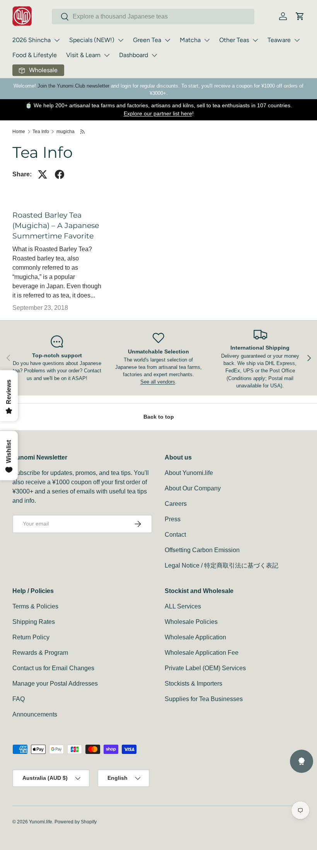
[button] (299, 16)
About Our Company (193, 488)
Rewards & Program (40, 652)
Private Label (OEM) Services (205, 668)
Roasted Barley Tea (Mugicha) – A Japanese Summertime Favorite (55, 225)
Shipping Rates (33, 621)
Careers (176, 503)
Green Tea (147, 40)
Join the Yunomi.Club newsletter (73, 86)
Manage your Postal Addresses (55, 683)
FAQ (18, 699)
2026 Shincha (31, 40)
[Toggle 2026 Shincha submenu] (56, 40)
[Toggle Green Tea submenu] (167, 40)
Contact (175, 534)
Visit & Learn (83, 55)
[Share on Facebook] (59, 174)
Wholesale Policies (191, 621)
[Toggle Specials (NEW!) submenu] (120, 40)
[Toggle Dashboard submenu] (154, 55)
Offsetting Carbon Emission (202, 550)
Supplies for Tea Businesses (204, 699)
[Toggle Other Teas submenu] (255, 40)
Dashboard (133, 55)
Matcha (190, 40)
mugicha (65, 131)
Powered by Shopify (76, 822)
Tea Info (40, 131)
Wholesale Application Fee (202, 652)
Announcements (34, 714)
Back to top (158, 417)
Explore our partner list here (158, 113)
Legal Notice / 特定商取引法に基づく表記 (221, 565)
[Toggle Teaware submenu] (297, 40)
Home (18, 131)
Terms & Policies (35, 606)
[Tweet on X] (42, 174)
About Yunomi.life (189, 473)
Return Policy (30, 637)
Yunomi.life (40, 822)
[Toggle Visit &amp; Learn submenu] (106, 55)
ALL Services (183, 606)
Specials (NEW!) (91, 40)
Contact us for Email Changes (53, 668)
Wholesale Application (195, 637)
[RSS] (83, 131)
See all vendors (157, 382)
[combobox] (153, 16)
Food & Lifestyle (34, 55)
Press (173, 519)
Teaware (279, 40)
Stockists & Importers (193, 683)
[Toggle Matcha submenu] (206, 40)
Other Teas (234, 40)
